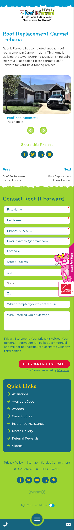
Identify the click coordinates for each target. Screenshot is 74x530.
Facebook (24, 154)
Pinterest (53, 480)
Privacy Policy (13, 462)
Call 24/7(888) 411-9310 (5, 524)
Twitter (32, 154)
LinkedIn (41, 154)
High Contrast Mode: (34, 505)
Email (49, 154)
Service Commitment (55, 462)
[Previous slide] (30, 130)
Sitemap (32, 462)
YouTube (37, 480)
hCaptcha (63, 370)
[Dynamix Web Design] (37, 492)
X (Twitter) (28, 480)
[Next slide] (43, 130)
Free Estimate (68, 524)
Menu (37, 519)
